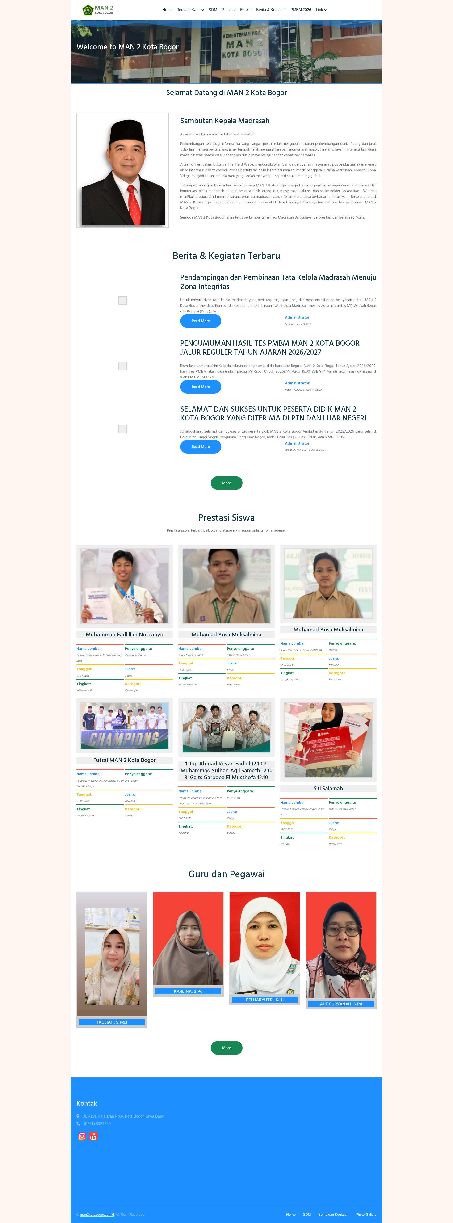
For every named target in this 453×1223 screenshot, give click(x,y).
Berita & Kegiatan (271, 10)
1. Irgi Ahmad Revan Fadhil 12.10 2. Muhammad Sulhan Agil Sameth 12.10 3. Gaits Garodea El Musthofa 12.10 (226, 771)
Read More (201, 321)
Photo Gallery (366, 1214)
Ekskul (246, 10)
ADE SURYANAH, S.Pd (341, 1004)
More (226, 483)
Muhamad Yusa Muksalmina (226, 634)
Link (319, 10)
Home (167, 10)
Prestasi (228, 10)
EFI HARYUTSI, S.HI (265, 999)
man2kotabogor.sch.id (97, 1214)
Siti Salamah (328, 788)
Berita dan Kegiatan (333, 1214)
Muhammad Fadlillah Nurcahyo (124, 634)
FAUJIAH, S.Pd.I (112, 1022)
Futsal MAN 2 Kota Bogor (124, 760)
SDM (213, 10)
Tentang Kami (188, 10)
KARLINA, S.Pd (188, 991)
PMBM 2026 (300, 10)
